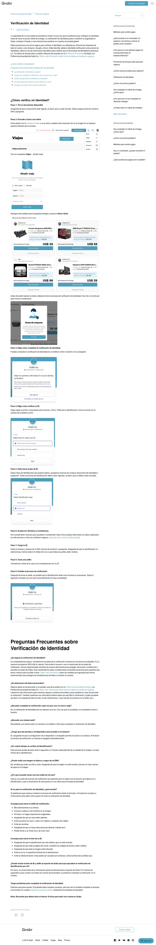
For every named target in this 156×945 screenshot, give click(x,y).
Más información (120, 114)
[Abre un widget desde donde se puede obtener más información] (146, 941)
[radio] (16, 915)
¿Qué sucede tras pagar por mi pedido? (129, 159)
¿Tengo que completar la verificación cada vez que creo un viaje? (35, 75)
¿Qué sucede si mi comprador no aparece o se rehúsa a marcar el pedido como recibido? (126, 41)
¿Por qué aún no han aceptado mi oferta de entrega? (127, 100)
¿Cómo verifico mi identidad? (22, 64)
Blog (60, 940)
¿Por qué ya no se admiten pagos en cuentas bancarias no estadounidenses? (128, 53)
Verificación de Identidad (123, 77)
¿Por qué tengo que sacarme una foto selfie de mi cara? (32, 82)
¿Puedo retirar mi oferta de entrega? (128, 107)
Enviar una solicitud (136, 3)
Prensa (67, 940)
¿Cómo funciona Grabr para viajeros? (128, 70)
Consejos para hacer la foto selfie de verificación (30, 85)
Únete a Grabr (124, 929)
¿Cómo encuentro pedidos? (124, 83)
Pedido (45, 940)
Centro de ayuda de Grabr (21, 14)
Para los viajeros (42, 14)
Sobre (37, 940)
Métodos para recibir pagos (124, 32)
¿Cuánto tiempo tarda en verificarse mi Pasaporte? (31, 78)
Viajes (53, 940)
